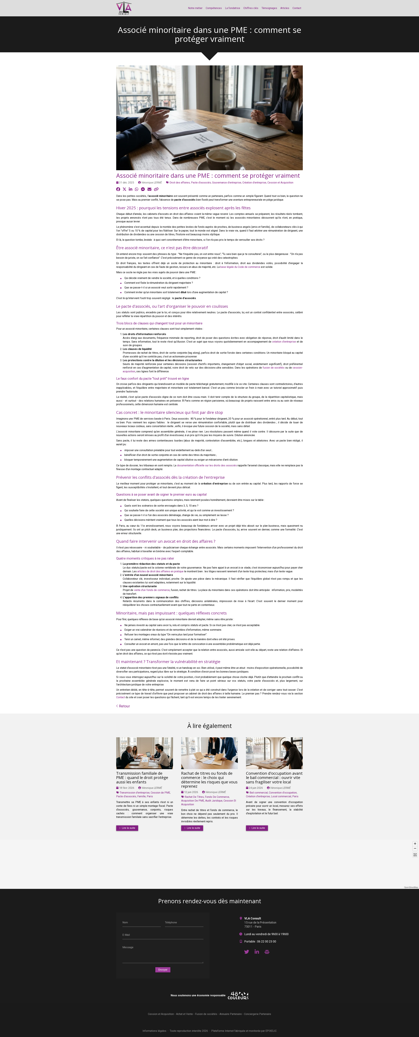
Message (127, 947)
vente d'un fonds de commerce (152, 590)
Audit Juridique (213, 800)
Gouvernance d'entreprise (226, 182)
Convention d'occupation (283, 792)
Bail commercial (259, 792)
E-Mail (126, 934)
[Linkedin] (257, 951)
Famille (141, 796)
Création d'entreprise (254, 182)
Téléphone (171, 922)
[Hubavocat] (266, 951)
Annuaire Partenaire (230, 1014)
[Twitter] (246, 951)
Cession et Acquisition (280, 182)
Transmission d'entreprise (135, 792)
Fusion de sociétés (206, 1014)
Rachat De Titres (194, 796)
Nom (125, 922)
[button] (209, 861)
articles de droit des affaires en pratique (160, 571)
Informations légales (154, 1030)
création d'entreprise (284, 341)
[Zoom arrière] (415, 848)
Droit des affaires (180, 182)
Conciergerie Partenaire (257, 1014)
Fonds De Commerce (217, 796)
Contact (120, 697)
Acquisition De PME (192, 800)
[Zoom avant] (415, 843)
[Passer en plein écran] (415, 855)
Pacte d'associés (201, 182)
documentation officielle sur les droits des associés (207, 465)
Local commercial (281, 796)
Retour (124, 706)
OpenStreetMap (411, 887)
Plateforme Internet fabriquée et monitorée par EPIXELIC (244, 1030)
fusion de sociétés (274, 367)
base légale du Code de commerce (240, 266)
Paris (150, 796)
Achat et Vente (184, 1014)
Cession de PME (160, 792)
